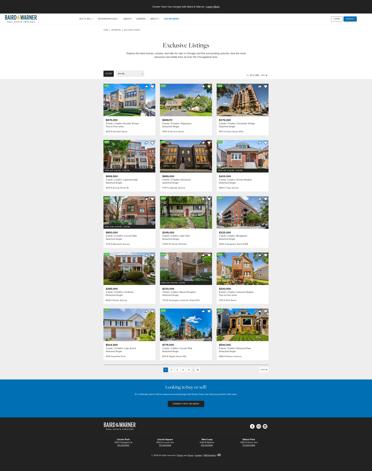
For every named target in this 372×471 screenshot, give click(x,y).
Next (263, 75)
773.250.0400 (248, 445)
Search (350, 18)
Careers (141, 18)
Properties (116, 30)
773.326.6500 (165, 445)
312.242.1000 (123, 445)
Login (336, 18)
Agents (127, 18)
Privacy (180, 455)
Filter (108, 73)
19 (198, 369)
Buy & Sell (85, 18)
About (154, 18)
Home (105, 30)
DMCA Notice (210, 455)
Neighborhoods (107, 18)
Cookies (198, 455)
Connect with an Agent (186, 403)
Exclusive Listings (132, 30)
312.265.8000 (171, 18)
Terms (190, 455)
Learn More (213, 7)
